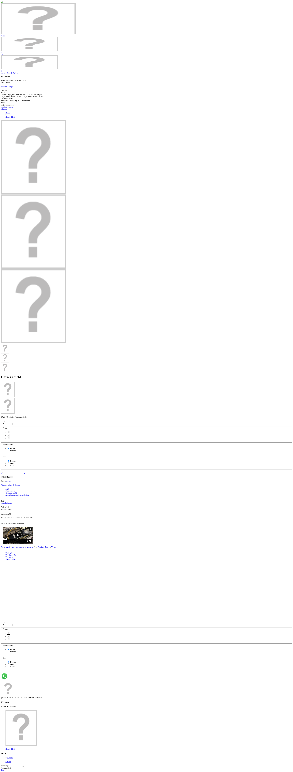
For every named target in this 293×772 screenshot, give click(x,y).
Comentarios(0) (11, 493)
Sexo (5, 457)
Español (10, 758)
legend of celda (6, 503)
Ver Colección (10, 555)
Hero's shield (10, 749)
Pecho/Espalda (8, 444)
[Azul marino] (8, 438)
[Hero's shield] (33, 193)
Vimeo (53, 547)
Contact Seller (10, 559)
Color (5, 428)
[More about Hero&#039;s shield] (21, 745)
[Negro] (8, 433)
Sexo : (5, 658)
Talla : (5, 623)
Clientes (8, 762)
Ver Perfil (8, 553)
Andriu (8, 481)
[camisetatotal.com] (29, 50)
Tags (7, 489)
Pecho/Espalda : (9, 645)
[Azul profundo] (8, 435)
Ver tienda (9, 557)
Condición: (10, 417)
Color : (5, 629)
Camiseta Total (43, 547)
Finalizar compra (7, 107)
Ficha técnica (10, 491)
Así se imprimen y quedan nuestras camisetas (17, 547)
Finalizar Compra (7, 87)
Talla (5, 422)
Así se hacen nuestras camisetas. (17, 495)
